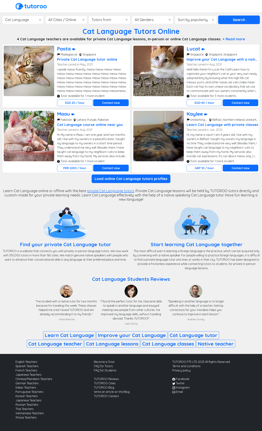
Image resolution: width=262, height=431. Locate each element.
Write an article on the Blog (112, 392)
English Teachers (26, 362)
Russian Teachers (27, 404)
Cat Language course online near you (90, 124)
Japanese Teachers (29, 374)
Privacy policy (181, 370)
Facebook (182, 379)
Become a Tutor (104, 362)
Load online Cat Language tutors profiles (131, 178)
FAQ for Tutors (103, 366)
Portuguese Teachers (29, 392)
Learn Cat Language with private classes (222, 124)
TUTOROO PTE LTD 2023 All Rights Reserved (201, 362)
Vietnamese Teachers (30, 413)
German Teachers (27, 383)
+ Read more (233, 39)
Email (179, 392)
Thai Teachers (25, 409)
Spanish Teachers (27, 366)
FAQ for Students (105, 370)
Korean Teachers (27, 396)
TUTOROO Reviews (106, 379)
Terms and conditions (186, 366)
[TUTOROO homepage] (31, 6)
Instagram (182, 387)
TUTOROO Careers (106, 396)
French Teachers (26, 370)
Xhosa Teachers (26, 417)
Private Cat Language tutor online (87, 59)
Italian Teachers (26, 387)
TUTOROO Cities (104, 383)
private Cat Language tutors (110, 191)
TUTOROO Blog (104, 387)
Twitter (180, 383)
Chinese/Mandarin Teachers (34, 379)
